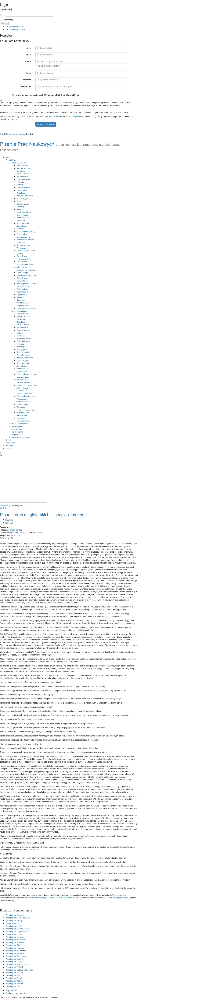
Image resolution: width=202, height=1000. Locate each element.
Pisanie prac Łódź (13, 934)
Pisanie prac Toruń (13, 978)
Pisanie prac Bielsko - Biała (17, 928)
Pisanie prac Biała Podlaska (17, 917)
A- (6, 508)
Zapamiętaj (7, 19)
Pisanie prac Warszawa (15, 939)
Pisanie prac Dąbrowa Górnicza (19, 969)
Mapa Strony (11, 990)
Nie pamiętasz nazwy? (15, 29)
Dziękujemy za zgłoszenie (16, 993)
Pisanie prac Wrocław (14, 942)
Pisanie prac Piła (12, 975)
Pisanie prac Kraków (14, 983)
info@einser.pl (78, 116)
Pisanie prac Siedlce (14, 926)
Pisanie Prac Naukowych (27, 143)
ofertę (40, 894)
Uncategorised (15, 529)
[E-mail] (9, 522)
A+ (1, 508)
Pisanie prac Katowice (15, 980)
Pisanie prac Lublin (13, 923)
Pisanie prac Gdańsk (14, 986)
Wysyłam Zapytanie (45, 124)
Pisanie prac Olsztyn (14, 920)
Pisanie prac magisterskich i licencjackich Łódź (43, 514)
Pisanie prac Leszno (14, 958)
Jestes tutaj (5, 505)
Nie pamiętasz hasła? (14, 26)
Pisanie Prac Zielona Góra (16, 964)
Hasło (3, 14)
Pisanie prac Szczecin (14, 953)
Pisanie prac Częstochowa (16, 931)
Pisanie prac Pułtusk (14, 967)
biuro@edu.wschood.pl (123, 897)
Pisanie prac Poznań (14, 972)
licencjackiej (52, 897)
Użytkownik (5, 9)
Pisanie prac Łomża (14, 936)
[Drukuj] (9, 519)
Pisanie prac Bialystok (14, 915)
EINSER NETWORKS (50, 116)
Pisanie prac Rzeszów (15, 947)
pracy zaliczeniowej (37, 897)
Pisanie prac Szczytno (15, 961)
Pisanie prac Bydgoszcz (15, 956)
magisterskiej (67, 897)
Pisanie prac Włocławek (15, 950)
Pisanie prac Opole (13, 945)
